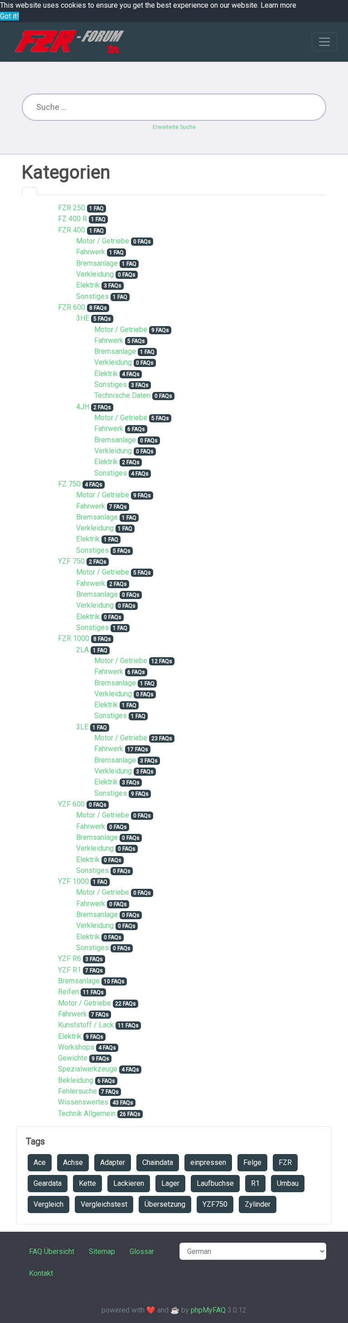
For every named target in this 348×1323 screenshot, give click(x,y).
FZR (285, 1162)
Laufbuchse (215, 1183)
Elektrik (88, 285)
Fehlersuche (77, 1091)
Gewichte (72, 1058)
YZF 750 (71, 561)
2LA (82, 649)
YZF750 (215, 1204)
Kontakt (41, 1273)
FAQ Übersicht (51, 1251)
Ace (40, 1162)
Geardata (48, 1183)
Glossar (142, 1251)
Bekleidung (75, 1080)
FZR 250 (71, 207)
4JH (82, 406)
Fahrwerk (90, 252)
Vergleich (48, 1204)
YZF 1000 (73, 881)
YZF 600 (71, 804)
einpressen (208, 1162)
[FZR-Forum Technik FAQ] (69, 42)
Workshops (76, 1047)
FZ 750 (69, 484)
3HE (82, 318)
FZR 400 (71, 230)
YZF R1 (69, 970)
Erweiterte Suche (174, 127)
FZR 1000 (73, 638)
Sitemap (102, 1251)
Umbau (288, 1183)
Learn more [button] (278, 5)
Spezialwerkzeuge (87, 1069)
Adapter (112, 1162)
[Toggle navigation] (324, 42)
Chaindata (157, 1162)
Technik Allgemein (87, 1113)
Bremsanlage (97, 263)
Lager (170, 1183)
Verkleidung (95, 274)
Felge (252, 1162)
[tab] (29, 191)
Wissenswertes (83, 1102)
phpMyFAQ (208, 1310)
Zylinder (258, 1204)
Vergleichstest (104, 1204)
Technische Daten (122, 395)
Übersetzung (165, 1204)
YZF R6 (69, 958)
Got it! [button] (9, 16)
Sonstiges (92, 296)
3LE (82, 727)
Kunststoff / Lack (86, 1025)
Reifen (68, 991)
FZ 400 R (72, 218)
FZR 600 (71, 307)
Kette (87, 1183)
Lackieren (128, 1183)
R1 (255, 1183)
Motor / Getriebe (102, 241)
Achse (73, 1162)
